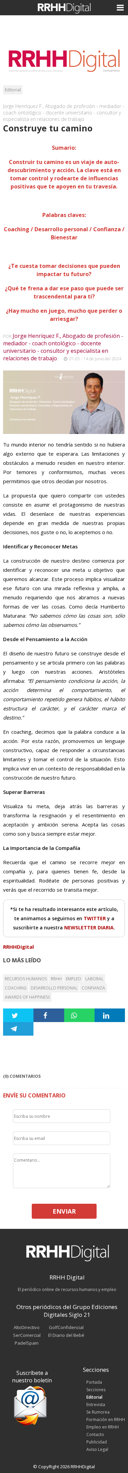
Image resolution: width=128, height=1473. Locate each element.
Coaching (16, 988)
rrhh (56, 979)
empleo (73, 979)
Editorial (13, 90)
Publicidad (96, 1442)
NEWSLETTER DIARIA (89, 927)
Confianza (93, 988)
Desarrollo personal (54, 988)
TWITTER (95, 918)
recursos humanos (26, 979)
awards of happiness (27, 997)
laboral (94, 979)
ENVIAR (64, 1211)
